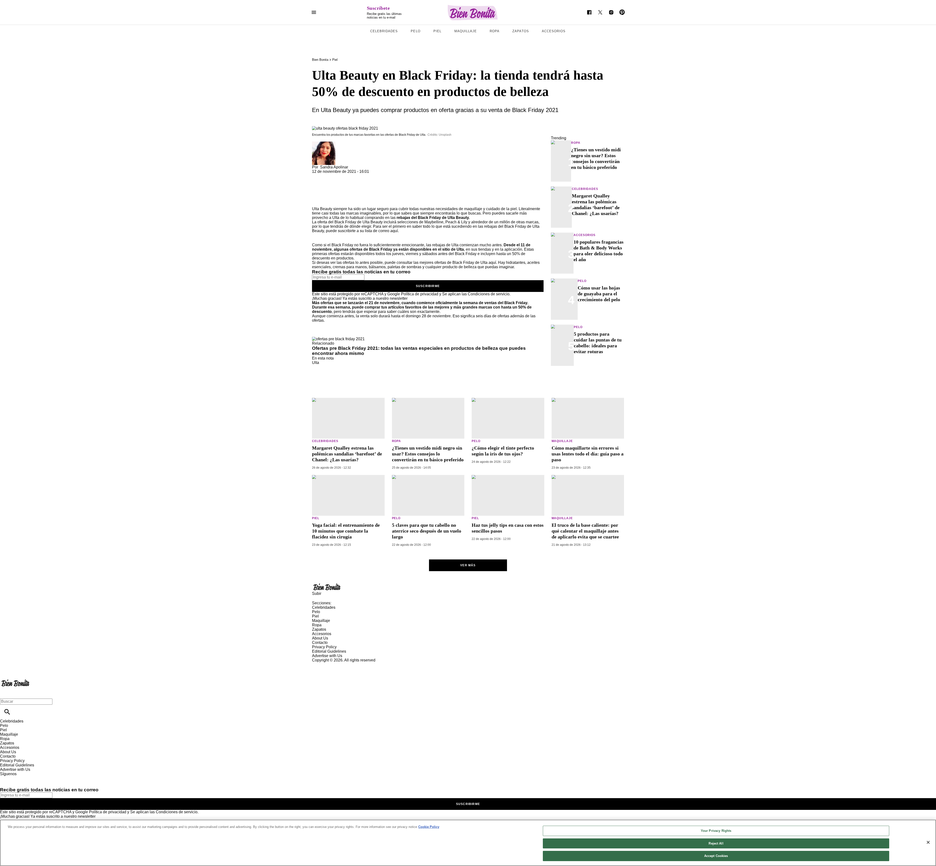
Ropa (494, 31)
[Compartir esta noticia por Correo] (353, 176)
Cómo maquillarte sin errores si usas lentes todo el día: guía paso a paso (588, 453)
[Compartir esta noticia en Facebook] (330, 176)
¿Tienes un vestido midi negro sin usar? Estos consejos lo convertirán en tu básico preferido (428, 453)
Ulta (315, 363)
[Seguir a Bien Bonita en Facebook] (589, 12)
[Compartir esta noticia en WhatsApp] (318, 176)
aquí (492, 262)
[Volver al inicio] (15, 680)
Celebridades (384, 31)
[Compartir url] (317, 201)
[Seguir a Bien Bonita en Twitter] (600, 12)
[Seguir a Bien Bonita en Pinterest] (622, 12)
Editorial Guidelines (329, 651)
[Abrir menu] (313, 12)
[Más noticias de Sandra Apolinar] (323, 144)
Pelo (415, 31)
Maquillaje (465, 31)
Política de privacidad (419, 294)
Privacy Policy (324, 647)
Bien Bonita (320, 60)
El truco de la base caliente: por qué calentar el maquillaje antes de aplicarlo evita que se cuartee (585, 530)
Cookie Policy (428, 827)
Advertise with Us (327, 656)
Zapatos (520, 31)
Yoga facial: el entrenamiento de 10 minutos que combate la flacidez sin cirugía (346, 530)
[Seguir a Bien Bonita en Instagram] (611, 12)
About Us (320, 638)
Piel (437, 31)
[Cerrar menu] (5, 693)
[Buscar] (7, 712)
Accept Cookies (716, 856)
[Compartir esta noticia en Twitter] (342, 176)
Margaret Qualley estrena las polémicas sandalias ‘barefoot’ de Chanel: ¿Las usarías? (347, 453)
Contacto (320, 642)
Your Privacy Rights (716, 831)
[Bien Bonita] (473, 12)
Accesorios (554, 31)
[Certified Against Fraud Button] (329, 664)
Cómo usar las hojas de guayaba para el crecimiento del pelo (599, 293)
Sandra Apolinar (334, 167)
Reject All (716, 843)
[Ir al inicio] (468, 586)
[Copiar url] (323, 190)
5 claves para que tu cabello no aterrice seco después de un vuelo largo (426, 530)
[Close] (928, 842)
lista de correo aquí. (382, 231)
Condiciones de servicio (488, 294)
